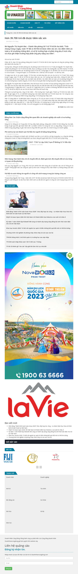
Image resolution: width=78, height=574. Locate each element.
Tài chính (47, 23)
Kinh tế (37, 23)
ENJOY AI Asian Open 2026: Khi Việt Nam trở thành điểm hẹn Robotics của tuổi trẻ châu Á (36, 217)
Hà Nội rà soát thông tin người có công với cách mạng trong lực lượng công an (35, 173)
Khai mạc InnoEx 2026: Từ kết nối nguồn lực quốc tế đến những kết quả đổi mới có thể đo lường (38, 228)
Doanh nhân (11, 23)
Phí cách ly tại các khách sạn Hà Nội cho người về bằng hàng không (30, 132)
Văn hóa (21, 27)
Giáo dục (40, 27)
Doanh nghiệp (25, 23)
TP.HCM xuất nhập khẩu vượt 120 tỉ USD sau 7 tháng (23, 242)
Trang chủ (9, 33)
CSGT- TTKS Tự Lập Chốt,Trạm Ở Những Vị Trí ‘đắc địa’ (50, 142)
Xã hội (30, 27)
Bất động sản (60, 23)
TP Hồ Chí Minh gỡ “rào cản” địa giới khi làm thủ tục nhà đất (26, 246)
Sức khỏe (10, 27)
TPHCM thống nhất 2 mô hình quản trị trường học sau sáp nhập (27, 237)
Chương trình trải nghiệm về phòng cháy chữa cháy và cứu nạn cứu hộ (29, 233)
